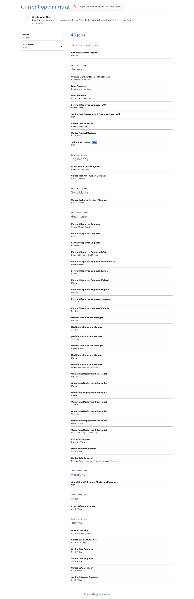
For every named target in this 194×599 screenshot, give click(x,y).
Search (26, 34)
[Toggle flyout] (61, 46)
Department (28, 45)
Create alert (38, 23)
